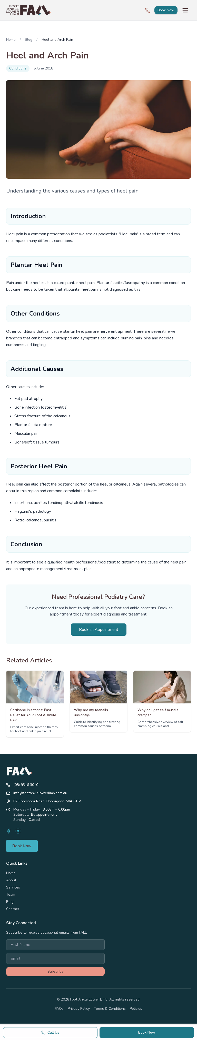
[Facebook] (8, 831)
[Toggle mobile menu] (185, 10)
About (11, 880)
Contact (12, 908)
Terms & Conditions (110, 1008)
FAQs (59, 1008)
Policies (136, 1008)
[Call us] (147, 10)
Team (10, 894)
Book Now (165, 10)
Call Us (53, 1032)
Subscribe (55, 971)
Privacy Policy (79, 1008)
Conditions (17, 68)
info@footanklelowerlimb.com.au (40, 793)
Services (13, 887)
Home (11, 39)
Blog (28, 39)
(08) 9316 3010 (25, 784)
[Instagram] (18, 831)
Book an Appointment (98, 629)
